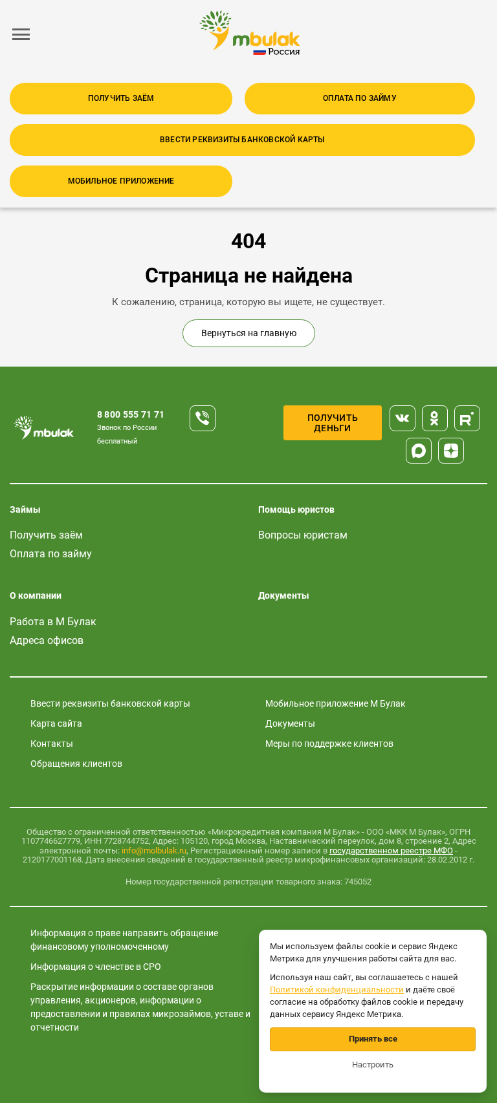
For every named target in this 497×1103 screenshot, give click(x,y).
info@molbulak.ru (154, 850)
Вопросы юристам (303, 535)
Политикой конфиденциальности (337, 989)
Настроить (372, 1064)
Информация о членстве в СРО (95, 966)
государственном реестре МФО (391, 850)
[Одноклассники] (435, 418)
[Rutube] (467, 418)
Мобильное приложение (121, 181)
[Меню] (21, 34)
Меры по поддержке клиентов (329, 743)
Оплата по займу (360, 98)
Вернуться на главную (248, 333)
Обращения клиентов (76, 763)
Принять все (373, 1039)
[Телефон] (202, 418)
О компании (35, 595)
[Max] (419, 451)
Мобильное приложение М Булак (335, 703)
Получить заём (121, 98)
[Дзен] (451, 451)
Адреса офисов (46, 640)
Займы (25, 509)
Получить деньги (333, 422)
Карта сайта (56, 723)
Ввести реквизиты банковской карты (242, 139)
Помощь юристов (296, 509)
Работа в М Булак (53, 622)
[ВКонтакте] (402, 418)
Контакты (51, 743)
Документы (283, 595)
